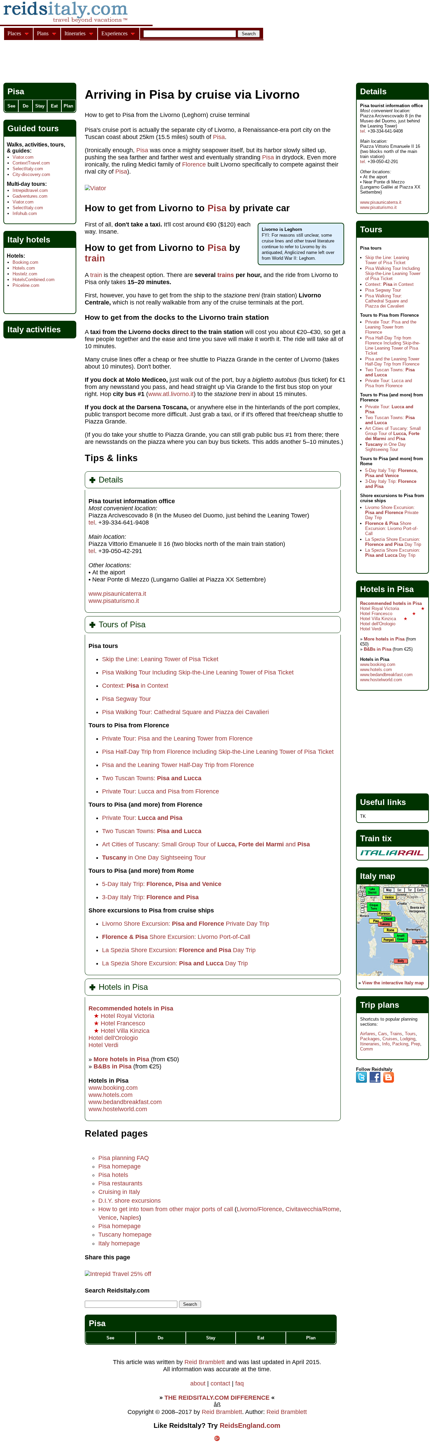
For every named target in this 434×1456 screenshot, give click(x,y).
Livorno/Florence (259, 1209)
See (110, 1337)
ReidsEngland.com (250, 1425)
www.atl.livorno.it (171, 394)
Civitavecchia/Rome (312, 1209)
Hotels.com (24, 268)
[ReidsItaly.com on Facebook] (375, 1081)
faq (239, 1383)
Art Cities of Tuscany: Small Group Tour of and (206, 844)
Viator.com (23, 157)
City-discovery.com (31, 174)
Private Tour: (142, 817)
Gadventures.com (30, 196)
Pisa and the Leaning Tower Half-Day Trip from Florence (178, 765)
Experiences (114, 33)
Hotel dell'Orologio (113, 1038)
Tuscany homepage (125, 1234)
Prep (415, 1043)
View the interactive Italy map (393, 982)
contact (220, 1383)
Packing (400, 1043)
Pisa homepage (119, 1166)
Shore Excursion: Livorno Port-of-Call (176, 936)
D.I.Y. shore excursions (129, 1200)
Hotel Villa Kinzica (122, 1030)
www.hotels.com (110, 1094)
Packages (370, 1038)
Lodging (407, 1038)
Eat (260, 1337)
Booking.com (25, 262)
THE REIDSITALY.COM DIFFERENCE (217, 1397)
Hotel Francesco (119, 1023)
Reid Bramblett (204, 1362)
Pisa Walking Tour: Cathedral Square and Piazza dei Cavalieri (185, 712)
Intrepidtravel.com (30, 190)
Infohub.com (25, 213)
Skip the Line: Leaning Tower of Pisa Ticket (160, 659)
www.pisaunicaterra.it (117, 593)
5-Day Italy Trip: (161, 884)
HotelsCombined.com (34, 279)
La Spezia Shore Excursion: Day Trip (179, 950)
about (197, 1383)
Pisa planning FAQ (123, 1158)
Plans (42, 33)
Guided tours (33, 128)
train (95, 258)
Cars (382, 1033)
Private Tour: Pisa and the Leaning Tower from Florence (177, 738)
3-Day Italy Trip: (150, 897)
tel (91, 522)
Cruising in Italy (119, 1191)
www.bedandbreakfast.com (125, 1102)
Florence (195, 164)
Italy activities (34, 329)
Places (14, 33)
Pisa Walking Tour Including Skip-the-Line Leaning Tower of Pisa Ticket (198, 672)
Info (386, 1043)
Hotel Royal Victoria (124, 1015)
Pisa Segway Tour (126, 698)
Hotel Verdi (103, 1045)
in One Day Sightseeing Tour (154, 857)
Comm (366, 1048)
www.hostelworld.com (117, 1109)
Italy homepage (119, 1243)
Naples (129, 1217)
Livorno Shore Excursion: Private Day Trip (185, 923)
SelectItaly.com (28, 168)
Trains (396, 1033)
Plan (311, 1337)
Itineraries (369, 1043)
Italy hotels (28, 239)
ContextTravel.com (31, 162)
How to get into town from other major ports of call (165, 1209)
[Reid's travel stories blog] (388, 1081)
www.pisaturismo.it (113, 600)
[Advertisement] (126, 62)
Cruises (389, 1038)
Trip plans (379, 1004)
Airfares (367, 1033)
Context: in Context (135, 685)
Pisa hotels (113, 1175)
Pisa (219, 137)
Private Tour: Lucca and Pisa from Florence (160, 791)
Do (160, 1337)
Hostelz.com (25, 273)
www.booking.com (113, 1087)
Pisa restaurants (120, 1183)
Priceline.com (26, 285)
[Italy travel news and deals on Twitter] (361, 1081)
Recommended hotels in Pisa (130, 1008)
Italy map (377, 876)
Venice (107, 1217)
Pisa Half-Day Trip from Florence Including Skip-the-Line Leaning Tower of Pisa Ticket (218, 751)
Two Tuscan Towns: (151, 778)
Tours (410, 1033)
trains (226, 275)
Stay (210, 1337)
